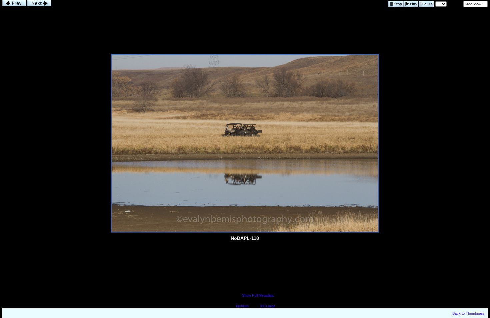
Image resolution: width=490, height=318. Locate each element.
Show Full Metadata (258, 295)
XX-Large (267, 306)
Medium (242, 306)
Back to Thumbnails (468, 313)
